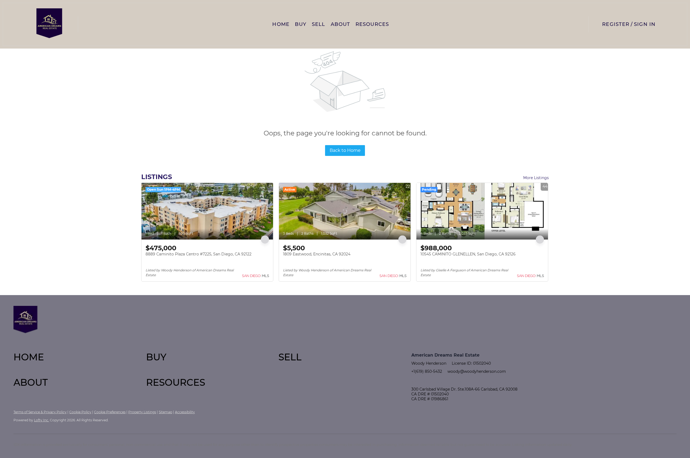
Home (280, 24)
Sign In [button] (645, 24)
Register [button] (615, 24)
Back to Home (345, 150)
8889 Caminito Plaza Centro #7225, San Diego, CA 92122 (198, 254)
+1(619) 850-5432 (426, 371)
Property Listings (142, 412)
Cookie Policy (80, 412)
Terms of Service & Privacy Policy (40, 412)
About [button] (340, 24)
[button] (49, 24)
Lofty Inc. (41, 420)
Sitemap (165, 412)
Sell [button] (318, 24)
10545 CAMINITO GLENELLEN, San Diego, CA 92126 (468, 254)
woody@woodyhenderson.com (476, 371)
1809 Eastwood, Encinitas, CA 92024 (316, 254)
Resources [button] (372, 24)
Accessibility (185, 412)
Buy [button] (300, 24)
